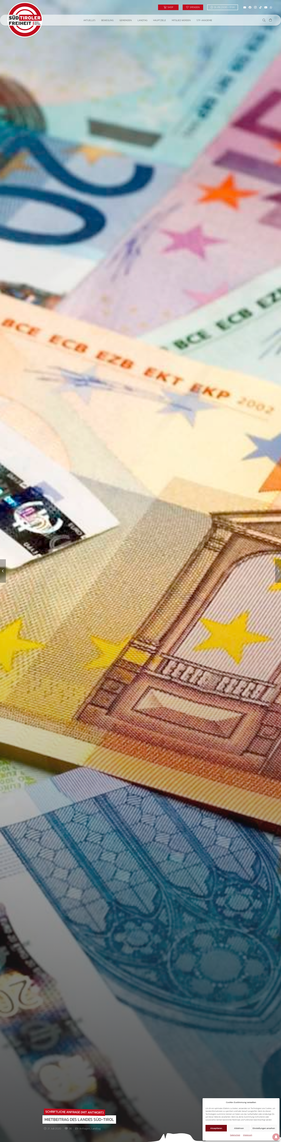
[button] (97, 20)
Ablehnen (239, 1128)
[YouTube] (265, 7)
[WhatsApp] (271, 7)
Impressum (247, 1135)
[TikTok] (260, 7)
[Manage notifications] (276, 1137)
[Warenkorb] (270, 20)
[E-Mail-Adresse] (244, 7)
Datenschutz (235, 1135)
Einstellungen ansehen (264, 1128)
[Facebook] (250, 7)
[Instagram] (255, 7)
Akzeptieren (216, 1128)
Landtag (96, 1128)
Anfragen (84, 1128)
